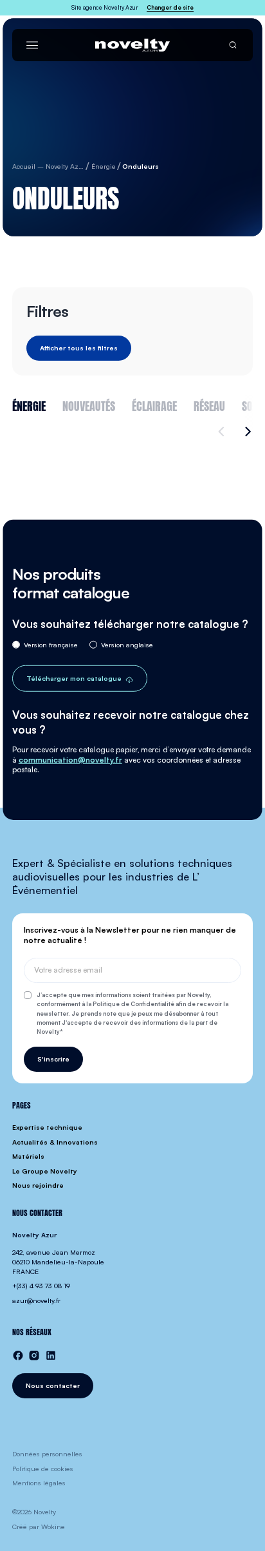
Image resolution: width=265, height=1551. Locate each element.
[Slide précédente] (223, 431)
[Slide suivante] (246, 431)
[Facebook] (18, 1355)
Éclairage (154, 405)
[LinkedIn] (51, 1355)
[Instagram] (34, 1355)
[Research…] (233, 45)
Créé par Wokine (38, 1526)
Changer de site (170, 7)
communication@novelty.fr (70, 759)
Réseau (209, 405)
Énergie (29, 405)
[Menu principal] (32, 45)
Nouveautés (88, 405)
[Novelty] (132, 45)
